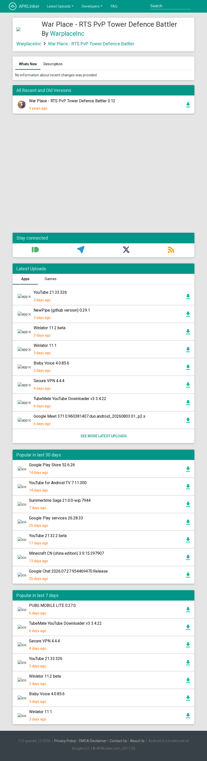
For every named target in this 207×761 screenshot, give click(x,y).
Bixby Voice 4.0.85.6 (51, 363)
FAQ (114, 6)
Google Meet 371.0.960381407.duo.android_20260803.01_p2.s (89, 416)
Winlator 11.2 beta (49, 327)
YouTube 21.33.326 (50, 292)
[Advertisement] (103, 175)
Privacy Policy (65, 741)
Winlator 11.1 (45, 345)
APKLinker (29, 6)
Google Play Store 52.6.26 (52, 464)
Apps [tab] (25, 279)
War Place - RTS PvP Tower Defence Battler (91, 43)
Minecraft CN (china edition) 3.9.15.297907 (66, 553)
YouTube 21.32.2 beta (48, 535)
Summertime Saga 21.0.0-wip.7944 (60, 500)
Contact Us (118, 741)
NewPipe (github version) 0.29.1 (62, 310)
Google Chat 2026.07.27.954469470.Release (68, 571)
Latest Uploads (59, 6)
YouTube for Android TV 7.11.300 (58, 482)
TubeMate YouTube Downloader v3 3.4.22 (70, 398)
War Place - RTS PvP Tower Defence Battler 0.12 (72, 100)
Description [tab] (53, 64)
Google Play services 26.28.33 (56, 518)
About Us (137, 741)
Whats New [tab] (28, 64)
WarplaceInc (67, 33)
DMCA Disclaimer (93, 741)
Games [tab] (51, 279)
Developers (91, 6)
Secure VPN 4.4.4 (49, 380)
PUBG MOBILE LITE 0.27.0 (52, 605)
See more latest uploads (104, 436)
